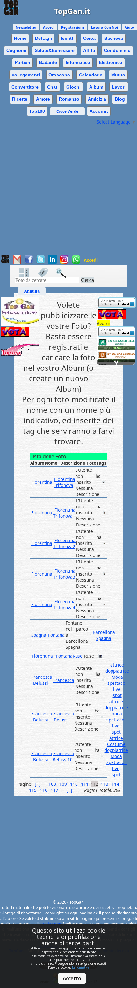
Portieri (22, 62)
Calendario (91, 74)
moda (116, 714)
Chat (52, 86)
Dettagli (43, 38)
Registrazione (72, 27)
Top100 (37, 111)
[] (37, 784)
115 (33, 790)
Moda (117, 677)
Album (96, 86)
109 (63, 784)
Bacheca (113, 38)
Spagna (38, 635)
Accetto (72, 978)
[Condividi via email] (17, 262)
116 (43, 790)
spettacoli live (117, 686)
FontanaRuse (69, 656)
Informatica (78, 62)
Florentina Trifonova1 (64, 513)
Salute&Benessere (55, 50)
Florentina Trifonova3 (64, 574)
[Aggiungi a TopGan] (5, 262)
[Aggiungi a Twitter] (40, 262)
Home (20, 38)
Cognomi (16, 50)
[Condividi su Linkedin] (52, 262)
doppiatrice (117, 671)
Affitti (89, 50)
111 (85, 784)
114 (115, 784)
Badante (48, 62)
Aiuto (129, 27)
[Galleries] (27, 273)
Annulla (32, 291)
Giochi (73, 86)
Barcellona (104, 632)
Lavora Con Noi (104, 27)
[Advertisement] (68, 193)
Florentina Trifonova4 (64, 604)
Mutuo (118, 74)
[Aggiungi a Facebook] (29, 262)
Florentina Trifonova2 (64, 543)
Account (99, 111)
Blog (120, 99)
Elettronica (110, 62)
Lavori (119, 86)
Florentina (41, 482)
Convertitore (25, 86)
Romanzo (69, 99)
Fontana (56, 635)
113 (104, 784)
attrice (117, 665)
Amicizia (97, 99)
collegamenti (26, 74)
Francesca (63, 680)
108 (52, 784)
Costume (116, 744)
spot (117, 695)
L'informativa (80, 967)
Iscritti (68, 38)
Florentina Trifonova (64, 482)
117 (54, 790)
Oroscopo (59, 74)
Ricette (19, 99)
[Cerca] (64, 273)
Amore (43, 99)
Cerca (89, 38)
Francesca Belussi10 (63, 756)
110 (74, 784)
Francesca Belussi (41, 680)
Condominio (117, 50)
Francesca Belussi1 (63, 717)
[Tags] (46, 273)
